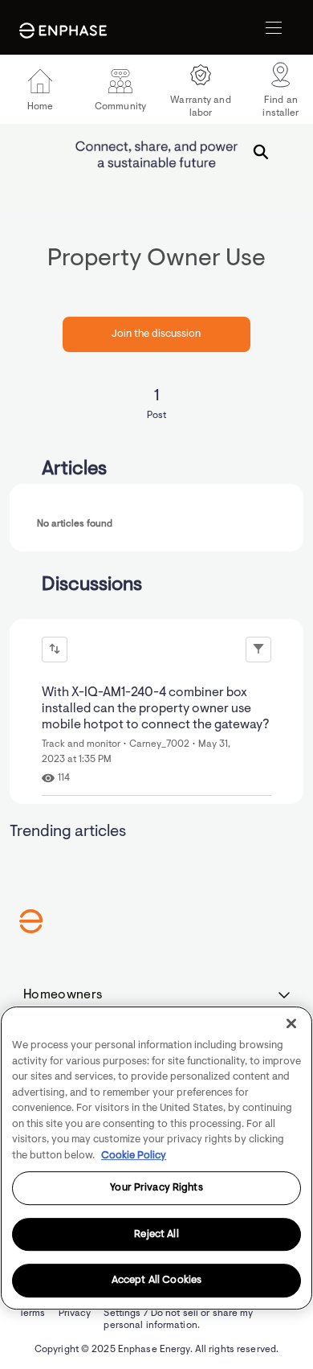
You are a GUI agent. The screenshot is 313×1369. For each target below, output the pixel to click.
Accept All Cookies (156, 1281)
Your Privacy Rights (156, 1188)
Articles (74, 469)
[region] (156, 1158)
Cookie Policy (133, 1155)
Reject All (156, 1234)
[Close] (291, 1023)
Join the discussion (156, 334)
